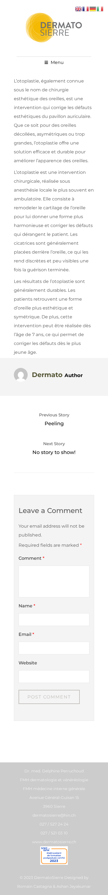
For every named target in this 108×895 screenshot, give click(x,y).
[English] (78, 8)
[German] (93, 8)
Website (28, 663)
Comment (31, 558)
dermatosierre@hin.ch (54, 815)
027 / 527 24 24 (54, 824)
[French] (85, 8)
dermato (47, 375)
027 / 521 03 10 (54, 832)
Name (27, 605)
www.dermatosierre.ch (54, 841)
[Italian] (100, 8)
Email (26, 634)
